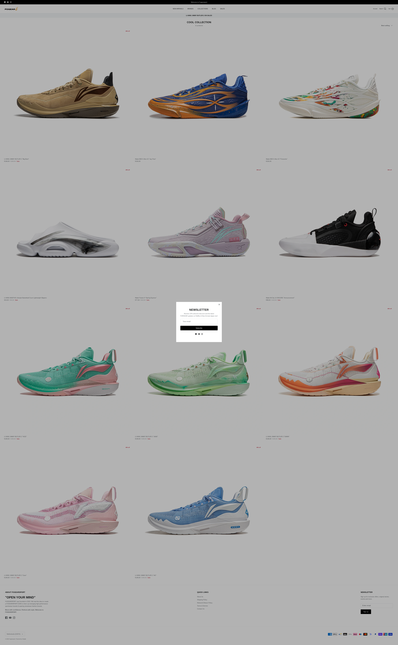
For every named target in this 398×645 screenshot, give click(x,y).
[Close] (219, 304)
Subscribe (199, 328)
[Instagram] (202, 334)
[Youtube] (199, 334)
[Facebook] (196, 334)
